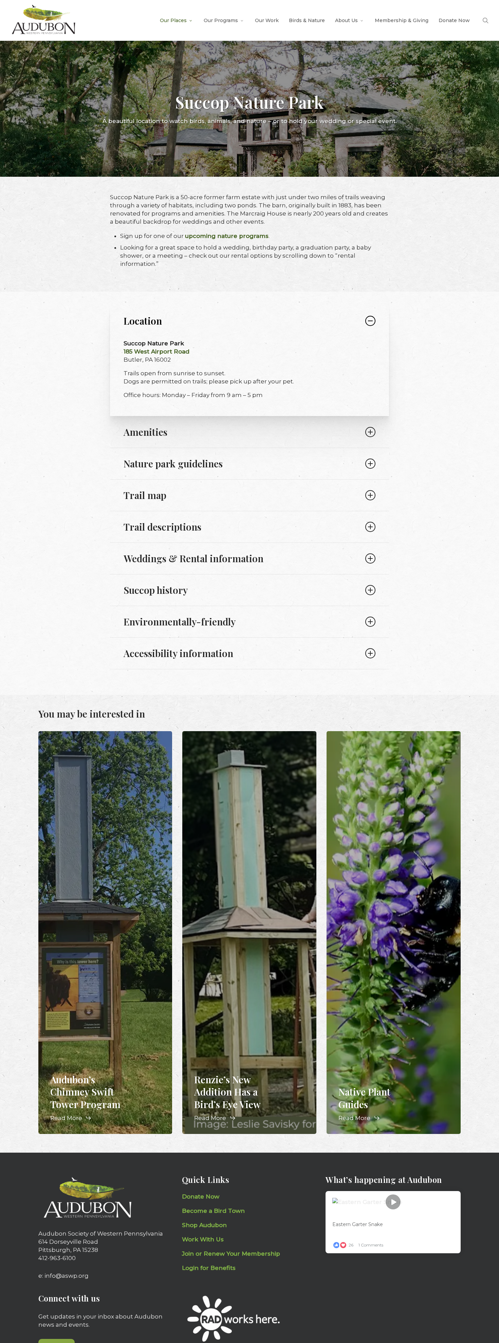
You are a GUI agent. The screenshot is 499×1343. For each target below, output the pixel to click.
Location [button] (143, 320)
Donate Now (200, 1196)
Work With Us (203, 1239)
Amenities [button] (145, 432)
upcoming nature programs (227, 236)
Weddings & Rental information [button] (193, 558)
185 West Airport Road (156, 351)
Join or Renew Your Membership (231, 1253)
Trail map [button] (145, 495)
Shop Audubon (204, 1225)
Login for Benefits (209, 1267)
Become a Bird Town (214, 1210)
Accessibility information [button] (178, 653)
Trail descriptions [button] (162, 526)
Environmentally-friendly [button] (180, 621)
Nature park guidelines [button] (173, 463)
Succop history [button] (156, 590)
